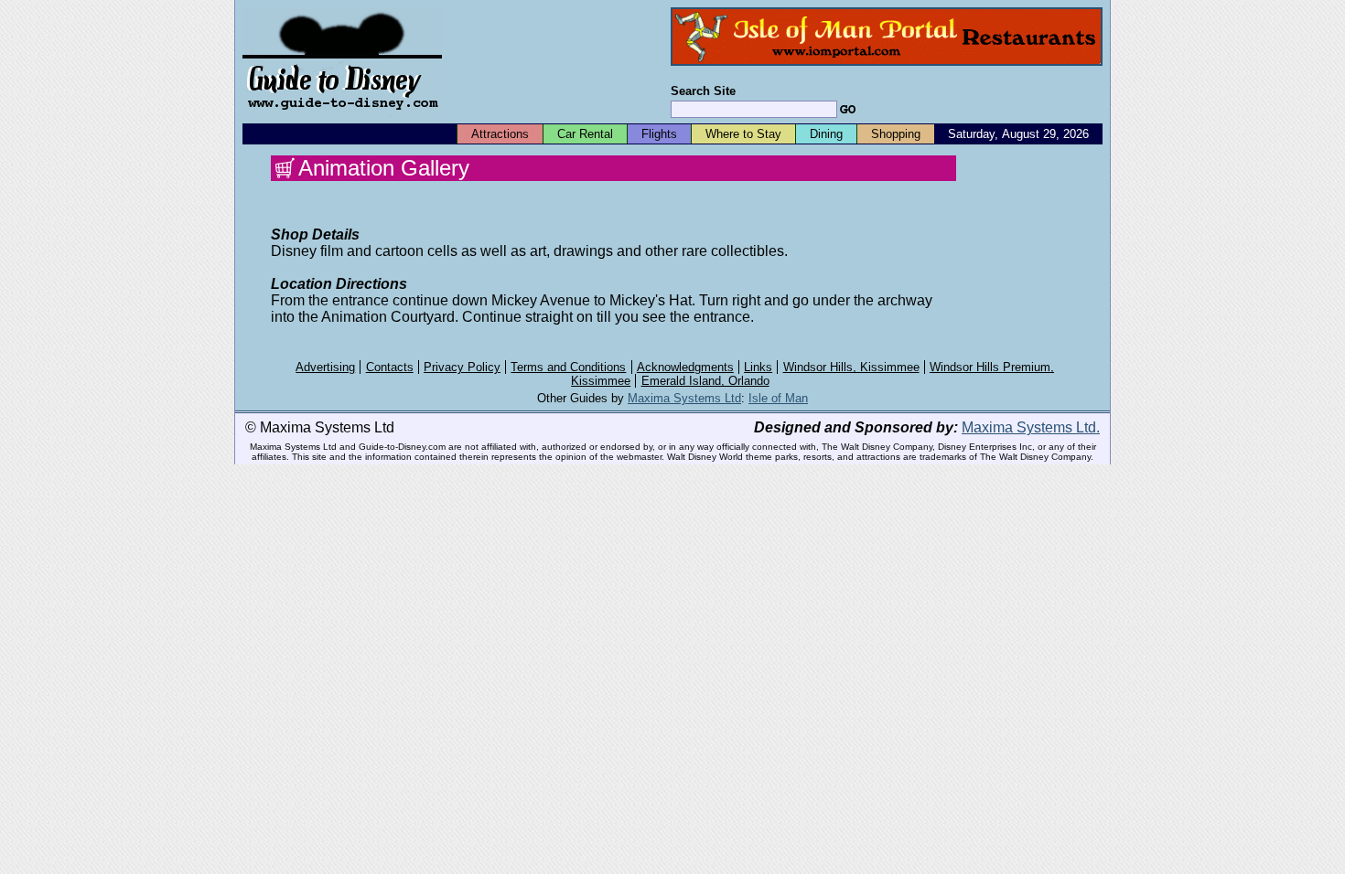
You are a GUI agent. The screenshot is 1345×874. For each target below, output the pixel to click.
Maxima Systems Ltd (684, 398)
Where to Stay (743, 134)
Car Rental (585, 134)
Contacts (390, 367)
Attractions (500, 134)
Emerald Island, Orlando (705, 381)
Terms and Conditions (568, 367)
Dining (826, 134)
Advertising (325, 367)
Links (758, 367)
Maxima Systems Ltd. (1031, 427)
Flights (659, 134)
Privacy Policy (462, 367)
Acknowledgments (685, 367)
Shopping (895, 134)
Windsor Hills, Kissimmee (851, 367)
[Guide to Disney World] (342, 117)
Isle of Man (778, 398)
